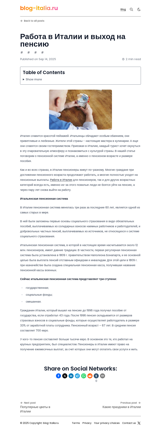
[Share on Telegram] (77, 375)
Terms (76, 423)
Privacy (87, 423)
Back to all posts (34, 21)
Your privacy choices (107, 423)
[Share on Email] (102, 375)
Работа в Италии (61, 180)
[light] (139, 9)
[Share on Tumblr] (96, 375)
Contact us (129, 423)
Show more (34, 79)
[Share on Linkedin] (71, 375)
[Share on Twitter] (64, 375)
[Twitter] (139, 423)
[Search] (131, 9)
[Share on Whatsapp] (83, 375)
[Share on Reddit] (89, 375)
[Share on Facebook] (58, 375)
